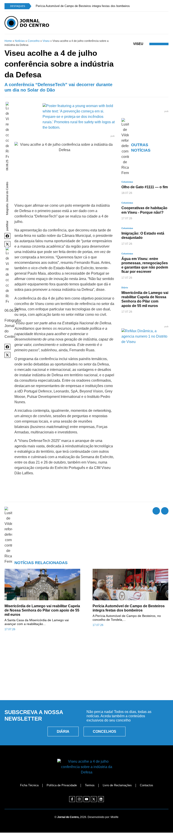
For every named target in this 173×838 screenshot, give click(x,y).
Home (8, 41)
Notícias (20, 41)
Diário (124, 287)
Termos (90, 785)
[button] (7, 236)
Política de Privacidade (62, 785)
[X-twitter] (94, 799)
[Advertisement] (86, 676)
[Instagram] (79, 799)
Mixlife (114, 817)
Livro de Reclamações (117, 785)
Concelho (34, 41)
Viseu (46, 41)
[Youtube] (86, 799)
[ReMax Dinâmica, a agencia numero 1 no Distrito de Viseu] (144, 342)
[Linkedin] (101, 799)
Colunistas (127, 182)
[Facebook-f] (72, 799)
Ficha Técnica (29, 785)
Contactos (146, 785)
